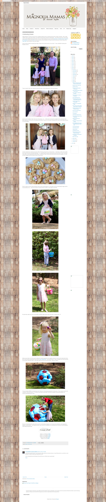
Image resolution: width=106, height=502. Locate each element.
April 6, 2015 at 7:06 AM (42, 451)
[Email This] (38, 442)
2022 (73, 58)
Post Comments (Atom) (31, 478)
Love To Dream (75, 111)
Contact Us (31, 28)
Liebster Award (75, 86)
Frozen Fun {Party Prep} (77, 110)
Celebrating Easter (76, 127)
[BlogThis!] (39, 442)
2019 (73, 63)
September (75, 74)
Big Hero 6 (56, 38)
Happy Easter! (75, 129)
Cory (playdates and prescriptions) (31, 451)
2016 (73, 67)
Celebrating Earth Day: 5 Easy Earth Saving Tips (77, 99)
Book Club (56, 28)
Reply (26, 457)
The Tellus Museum (76, 126)
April (73, 81)
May (73, 80)
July (73, 77)
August (74, 75)
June (74, 78)
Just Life (29, 444)
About (27, 28)
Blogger (57, 499)
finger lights (24, 41)
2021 (73, 60)
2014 (73, 143)
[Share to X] (40, 442)
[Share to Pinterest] (43, 442)
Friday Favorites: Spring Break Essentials (77, 132)
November (74, 71)
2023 (73, 57)
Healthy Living (68, 28)
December (74, 70)
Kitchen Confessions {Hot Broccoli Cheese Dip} (77, 83)
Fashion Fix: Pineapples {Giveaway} (77, 88)
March (74, 138)
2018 (73, 64)
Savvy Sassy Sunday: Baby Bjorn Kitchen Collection (77, 106)
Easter (26, 444)
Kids (31, 444)
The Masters (75, 113)
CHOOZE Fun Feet (76, 130)
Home (24, 28)
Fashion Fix (43, 28)
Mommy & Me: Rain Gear (77, 85)
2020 (73, 61)
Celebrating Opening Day (77, 114)
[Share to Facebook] (42, 442)
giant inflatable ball (43, 359)
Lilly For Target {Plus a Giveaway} (76, 101)
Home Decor (37, 28)
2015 (73, 68)
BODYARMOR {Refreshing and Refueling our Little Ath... (77, 124)
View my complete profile (75, 44)
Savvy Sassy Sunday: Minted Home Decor (77, 91)
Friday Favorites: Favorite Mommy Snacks (77, 108)
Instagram (74, 28)
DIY (64, 28)
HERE (49, 435)
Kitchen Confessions (49, 28)
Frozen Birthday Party (76, 97)
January (74, 141)
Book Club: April (75, 136)
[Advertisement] (76, 174)
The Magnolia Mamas (75, 42)
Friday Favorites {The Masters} (76, 119)
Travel (61, 28)
